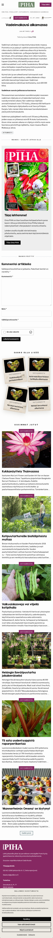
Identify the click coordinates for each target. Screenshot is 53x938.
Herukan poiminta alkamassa (15, 407)
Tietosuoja (31, 935)
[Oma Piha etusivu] (26, 4)
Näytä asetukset (26, 930)
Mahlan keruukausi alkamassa (39, 407)
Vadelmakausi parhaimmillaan (16, 378)
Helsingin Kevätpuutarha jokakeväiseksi (19, 674)
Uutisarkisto (24, 12)
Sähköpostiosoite (10, 319)
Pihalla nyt (13, 12)
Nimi (4, 309)
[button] (4, 4)
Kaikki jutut (26, 833)
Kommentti (7, 276)
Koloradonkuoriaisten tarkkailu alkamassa (39, 378)
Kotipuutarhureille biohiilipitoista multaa (24, 538)
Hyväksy (26, 919)
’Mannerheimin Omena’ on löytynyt (26, 808)
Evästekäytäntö (22, 935)
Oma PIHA (32, 37)
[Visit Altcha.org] (30, 332)
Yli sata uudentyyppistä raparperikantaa (18, 742)
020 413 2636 (7, 870)
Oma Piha (5, 12)
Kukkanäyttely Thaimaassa (20, 471)
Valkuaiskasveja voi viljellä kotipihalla (20, 606)
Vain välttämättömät (26, 924)
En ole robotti (13, 332)
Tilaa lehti (45, 4)
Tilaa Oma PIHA (12, 242)
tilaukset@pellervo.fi (10, 875)
